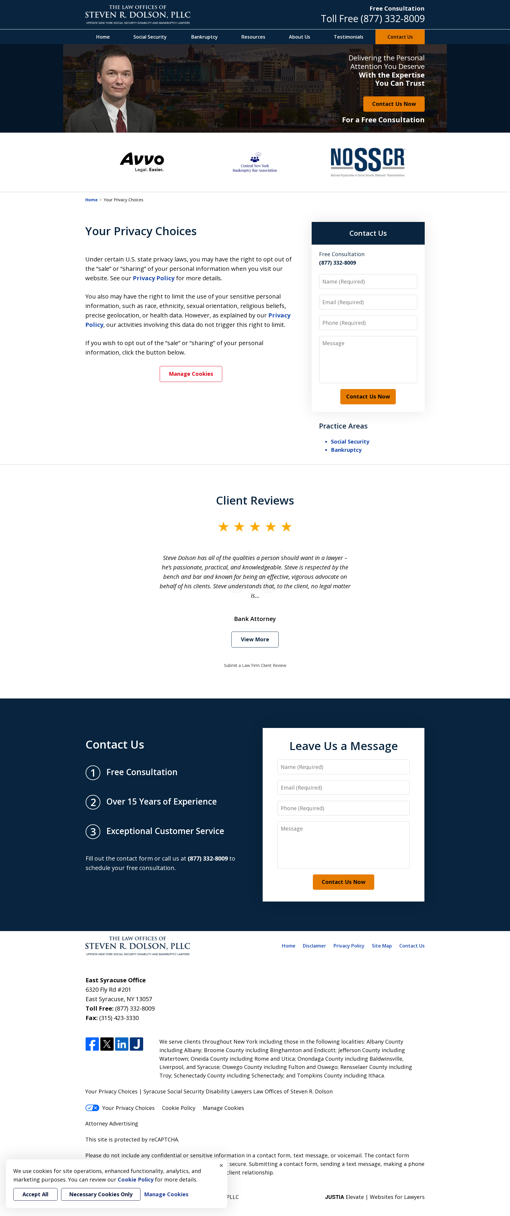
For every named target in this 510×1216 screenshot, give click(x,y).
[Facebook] (92, 1044)
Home (103, 37)
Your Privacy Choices (128, 1107)
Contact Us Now (394, 103)
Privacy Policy (153, 278)
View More (255, 639)
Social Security (150, 37)
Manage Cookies (191, 373)
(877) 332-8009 (393, 18)
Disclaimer (314, 946)
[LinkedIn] (121, 1044)
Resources (253, 37)
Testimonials (348, 37)
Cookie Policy (178, 1107)
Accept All (35, 1194)
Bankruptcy (204, 37)
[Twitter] (107, 1044)
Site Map (382, 946)
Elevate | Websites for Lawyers (375, 1196)
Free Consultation (397, 8)
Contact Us (400, 37)
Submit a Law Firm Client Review (255, 665)
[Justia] (136, 1044)
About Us (299, 37)
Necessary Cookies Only (101, 1194)
